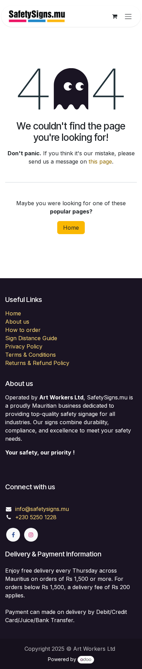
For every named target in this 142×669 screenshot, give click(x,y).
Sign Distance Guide (31, 338)
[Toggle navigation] (128, 16)
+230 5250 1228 (36, 517)
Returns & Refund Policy (37, 362)
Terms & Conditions (30, 354)
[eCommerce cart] (114, 16)
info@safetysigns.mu (42, 508)
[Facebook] (13, 535)
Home (71, 227)
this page (100, 161)
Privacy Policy (23, 346)
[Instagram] (31, 535)
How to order (23, 329)
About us (17, 321)
